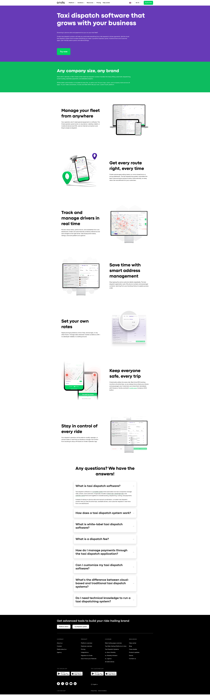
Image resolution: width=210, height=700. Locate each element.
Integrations (85, 652)
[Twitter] (62, 684)
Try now (63, 51)
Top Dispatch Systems (112, 649)
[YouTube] (70, 684)
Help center (106, 2)
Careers (59, 646)
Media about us (61, 649)
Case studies (133, 649)
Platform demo (63, 626)
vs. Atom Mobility (110, 652)
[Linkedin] (75, 684)
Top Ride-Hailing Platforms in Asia (115, 646)
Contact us (132, 658)
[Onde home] (61, 3)
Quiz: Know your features (88, 658)
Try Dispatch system (80, 626)
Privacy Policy (94, 690)
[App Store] (77, 674)
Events (131, 655)
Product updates (134, 652)
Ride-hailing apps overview (113, 643)
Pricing (99, 2)
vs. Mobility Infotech (111, 655)
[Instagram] (66, 684)
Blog (130, 646)
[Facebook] (58, 684)
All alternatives (110, 661)
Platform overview (86, 643)
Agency (59, 652)
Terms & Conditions (102, 690)
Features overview (86, 646)
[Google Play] (63, 674)
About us (59, 643)
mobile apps (133, 388)
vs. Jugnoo (108, 658)
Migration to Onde (86, 655)
